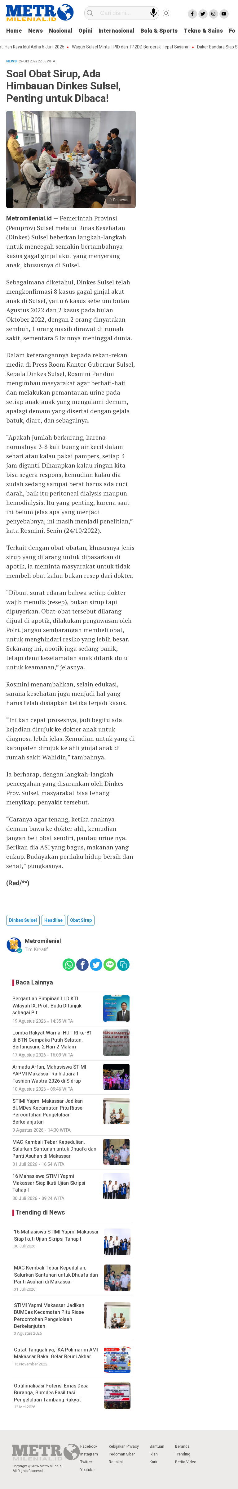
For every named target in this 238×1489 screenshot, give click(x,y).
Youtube (87, 1470)
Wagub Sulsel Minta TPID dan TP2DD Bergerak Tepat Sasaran (117, 47)
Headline (53, 920)
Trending (182, 1454)
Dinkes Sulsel (23, 920)
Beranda (182, 1446)
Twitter (86, 1462)
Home (14, 31)
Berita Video (185, 1462)
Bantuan (157, 1446)
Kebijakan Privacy (124, 1446)
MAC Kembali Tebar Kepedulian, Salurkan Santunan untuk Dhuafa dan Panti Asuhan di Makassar (56, 1275)
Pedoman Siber (122, 1454)
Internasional (116, 31)
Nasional (60, 31)
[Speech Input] (153, 12)
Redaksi (116, 1462)
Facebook (88, 1446)
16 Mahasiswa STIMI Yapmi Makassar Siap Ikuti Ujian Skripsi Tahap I (56, 1235)
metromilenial (43, 941)
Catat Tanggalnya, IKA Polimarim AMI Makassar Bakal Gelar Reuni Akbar (56, 1353)
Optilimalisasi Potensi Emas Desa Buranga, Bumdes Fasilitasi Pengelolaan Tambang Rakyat (51, 1393)
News (35, 31)
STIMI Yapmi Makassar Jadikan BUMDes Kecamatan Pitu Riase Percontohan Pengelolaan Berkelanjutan (49, 1316)
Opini (85, 31)
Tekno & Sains (203, 31)
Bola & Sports (159, 31)
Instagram (89, 1454)
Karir (153, 1462)
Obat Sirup (81, 920)
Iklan (154, 1454)
